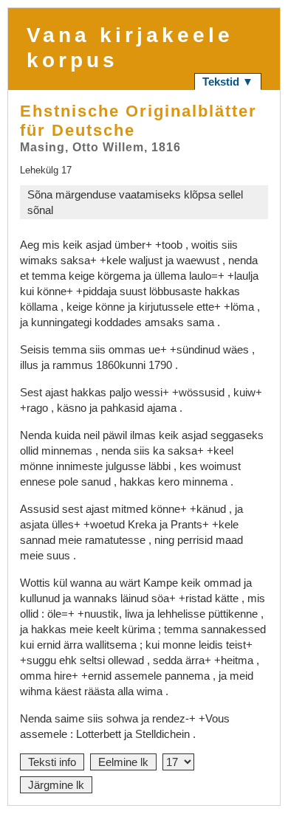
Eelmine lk (123, 762)
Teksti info (52, 762)
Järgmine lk (56, 785)
